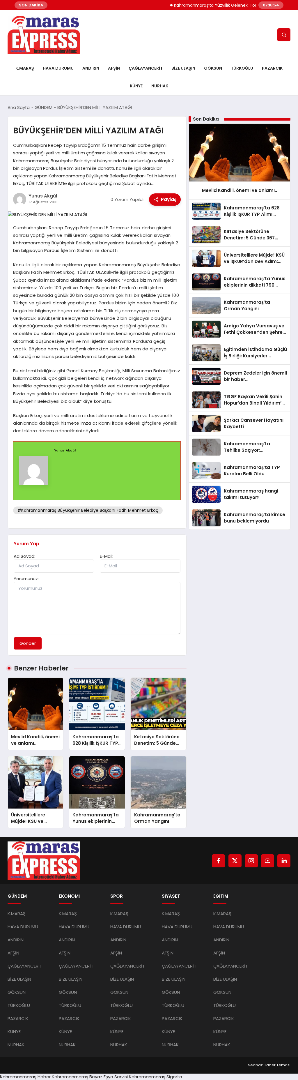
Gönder (27, 643)
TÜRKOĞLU (242, 68)
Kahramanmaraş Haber (25, 1077)
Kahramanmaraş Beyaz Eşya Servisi (90, 1077)
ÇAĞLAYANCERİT (146, 68)
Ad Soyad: (24, 556)
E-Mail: (106, 556)
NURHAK (159, 86)
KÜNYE (136, 86)
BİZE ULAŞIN (183, 68)
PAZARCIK (272, 68)
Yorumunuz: (26, 579)
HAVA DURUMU (58, 68)
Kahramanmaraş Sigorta (155, 1077)
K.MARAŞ (24, 68)
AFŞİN (114, 68)
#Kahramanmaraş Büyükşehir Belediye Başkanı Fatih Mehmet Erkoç (87, 510)
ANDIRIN (90, 68)
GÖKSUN (213, 68)
